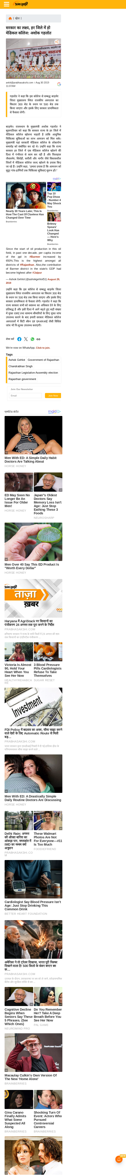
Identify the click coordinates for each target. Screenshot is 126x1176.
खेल (17, 18)
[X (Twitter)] (56, 59)
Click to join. (42, 348)
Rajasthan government (22, 379)
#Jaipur (37, 272)
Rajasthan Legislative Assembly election (33, 372)
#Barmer (35, 256)
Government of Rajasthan (43, 359)
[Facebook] (56, 52)
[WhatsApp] (56, 66)
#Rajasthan (27, 264)
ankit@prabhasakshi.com (19, 82)
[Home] (10, 18)
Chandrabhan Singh (20, 366)
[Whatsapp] (32, 340)
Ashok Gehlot (17, 359)
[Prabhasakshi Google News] (59, 84)
